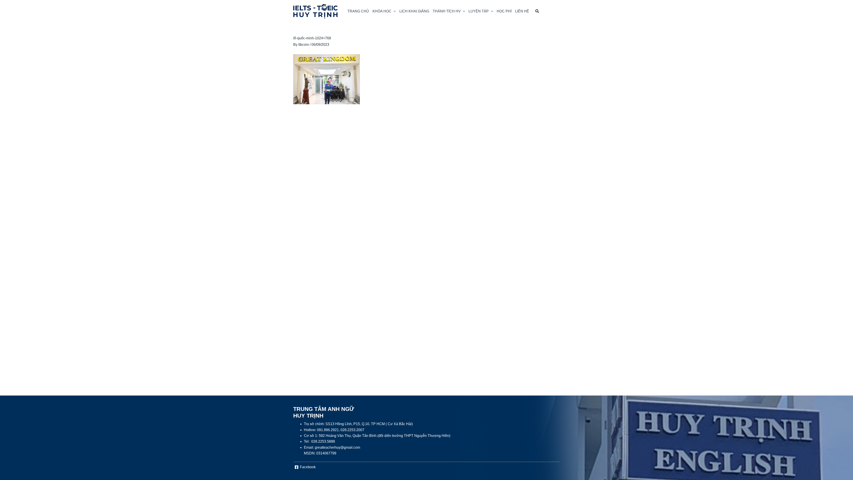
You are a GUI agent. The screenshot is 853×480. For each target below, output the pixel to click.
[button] (384, 11)
